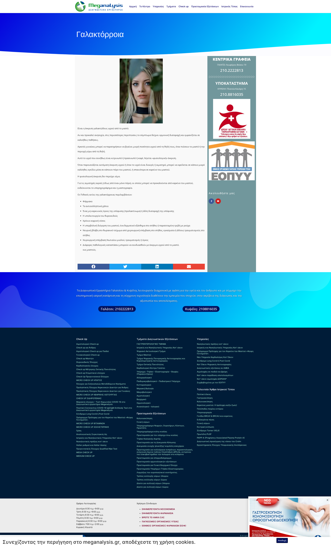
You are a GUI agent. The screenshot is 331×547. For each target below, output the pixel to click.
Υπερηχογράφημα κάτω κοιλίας (152, 431)
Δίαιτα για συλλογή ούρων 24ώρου (153, 483)
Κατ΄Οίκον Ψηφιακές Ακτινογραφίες (214, 364)
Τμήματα (171, 6)
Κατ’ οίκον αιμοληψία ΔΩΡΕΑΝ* (212, 379)
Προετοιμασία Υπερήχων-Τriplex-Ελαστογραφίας (160, 469)
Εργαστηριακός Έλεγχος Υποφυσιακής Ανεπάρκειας (222, 445)
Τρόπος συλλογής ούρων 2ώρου (152, 479)
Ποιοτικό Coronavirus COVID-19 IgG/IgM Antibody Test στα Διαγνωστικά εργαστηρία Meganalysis (104, 409)
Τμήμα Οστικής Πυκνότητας (150, 364)
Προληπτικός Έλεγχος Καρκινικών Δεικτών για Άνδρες (102, 387)
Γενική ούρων (143, 422)
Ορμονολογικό (144, 403)
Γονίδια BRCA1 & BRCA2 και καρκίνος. (215, 416)
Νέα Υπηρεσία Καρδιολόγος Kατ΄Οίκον (215, 357)
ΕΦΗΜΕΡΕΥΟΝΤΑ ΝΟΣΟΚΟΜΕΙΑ (158, 509)
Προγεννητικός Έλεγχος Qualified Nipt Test (96, 449)
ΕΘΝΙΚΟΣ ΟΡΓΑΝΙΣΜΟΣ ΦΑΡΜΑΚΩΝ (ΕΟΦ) (164, 525)
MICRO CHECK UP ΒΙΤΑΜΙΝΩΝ (90, 423)
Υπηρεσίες (158, 6)
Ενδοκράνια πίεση (205, 419)
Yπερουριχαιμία (204, 412)
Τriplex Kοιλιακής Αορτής (149, 439)
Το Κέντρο (144, 6)
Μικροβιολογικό (144, 392)
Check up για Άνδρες (86, 347)
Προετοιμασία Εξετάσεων (205, 6)
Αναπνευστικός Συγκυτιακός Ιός (91, 434)
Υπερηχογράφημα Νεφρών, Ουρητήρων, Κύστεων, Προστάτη (160, 426)
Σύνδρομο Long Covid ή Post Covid (92, 414)
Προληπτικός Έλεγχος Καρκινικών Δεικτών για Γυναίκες (103, 391)
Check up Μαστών (85, 358)
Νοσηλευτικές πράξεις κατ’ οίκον (92, 441)
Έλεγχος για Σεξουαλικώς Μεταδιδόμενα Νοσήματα (101, 384)
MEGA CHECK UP (84, 452)
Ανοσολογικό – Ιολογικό (148, 406)
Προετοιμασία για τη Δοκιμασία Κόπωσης (156, 442)
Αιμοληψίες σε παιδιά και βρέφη (212, 371)
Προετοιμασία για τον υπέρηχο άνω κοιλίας (157, 435)
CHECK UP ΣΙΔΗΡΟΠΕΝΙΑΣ (88, 398)
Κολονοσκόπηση (144, 418)
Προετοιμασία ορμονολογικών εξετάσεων (157, 461)
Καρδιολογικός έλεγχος (87, 365)
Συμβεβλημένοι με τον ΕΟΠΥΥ (211, 382)
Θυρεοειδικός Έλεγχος (87, 362)
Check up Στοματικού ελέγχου (90, 373)
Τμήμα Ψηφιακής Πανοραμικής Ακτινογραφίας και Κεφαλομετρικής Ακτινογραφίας (161, 359)
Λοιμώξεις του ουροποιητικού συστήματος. (157, 472)
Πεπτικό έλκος (204, 394)
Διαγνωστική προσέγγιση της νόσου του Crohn (219, 441)
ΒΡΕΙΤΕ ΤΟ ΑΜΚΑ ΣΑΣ (153, 517)
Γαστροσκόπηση (205, 398)
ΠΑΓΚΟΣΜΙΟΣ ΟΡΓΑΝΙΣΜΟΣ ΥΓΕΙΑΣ (160, 521)
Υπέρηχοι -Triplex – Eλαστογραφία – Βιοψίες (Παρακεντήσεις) (157, 372)
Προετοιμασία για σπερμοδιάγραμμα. (154, 458)
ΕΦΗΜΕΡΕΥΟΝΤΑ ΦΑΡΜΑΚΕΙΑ (157, 513)
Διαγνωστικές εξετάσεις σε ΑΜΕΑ (213, 368)
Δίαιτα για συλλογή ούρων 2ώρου (152, 487)
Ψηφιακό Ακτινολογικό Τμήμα (151, 351)
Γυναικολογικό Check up (88, 355)
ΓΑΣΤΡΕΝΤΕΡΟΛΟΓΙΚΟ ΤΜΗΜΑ (151, 344)
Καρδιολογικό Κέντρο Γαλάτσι (151, 368)
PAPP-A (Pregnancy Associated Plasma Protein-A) (221, 438)
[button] (93, 267)
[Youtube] (218, 201)
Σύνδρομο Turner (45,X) (208, 430)
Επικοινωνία (246, 6)
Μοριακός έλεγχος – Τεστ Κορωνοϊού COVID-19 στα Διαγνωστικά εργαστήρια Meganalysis (100, 403)
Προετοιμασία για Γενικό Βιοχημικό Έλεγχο (157, 465)
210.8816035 (231, 94)
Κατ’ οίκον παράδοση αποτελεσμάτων (215, 375)
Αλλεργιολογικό (144, 377)
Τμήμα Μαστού (144, 355)
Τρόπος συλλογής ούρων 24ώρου (152, 476)
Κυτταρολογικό (144, 385)
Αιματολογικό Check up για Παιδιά (92, 351)
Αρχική (133, 6)
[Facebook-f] (211, 201)
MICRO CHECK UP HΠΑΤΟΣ (89, 380)
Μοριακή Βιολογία (145, 388)
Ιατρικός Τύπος (229, 6)
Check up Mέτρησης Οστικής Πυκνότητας (96, 369)
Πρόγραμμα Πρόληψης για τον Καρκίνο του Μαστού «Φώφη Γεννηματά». (104, 418)
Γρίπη (78, 430)
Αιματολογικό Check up (87, 344)
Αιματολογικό (143, 396)
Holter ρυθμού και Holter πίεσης (91, 445)
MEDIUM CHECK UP (85, 456)
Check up (184, 6)
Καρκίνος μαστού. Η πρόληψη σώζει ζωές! (217, 405)
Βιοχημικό (141, 399)
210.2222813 (231, 70)
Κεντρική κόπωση (205, 427)
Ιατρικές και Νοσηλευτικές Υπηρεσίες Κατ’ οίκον (99, 438)
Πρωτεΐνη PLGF (204, 434)
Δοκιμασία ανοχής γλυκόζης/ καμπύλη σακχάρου (160, 446)
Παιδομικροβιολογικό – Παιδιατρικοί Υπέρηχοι (158, 381)
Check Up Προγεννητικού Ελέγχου (92, 376)
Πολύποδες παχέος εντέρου (210, 409)
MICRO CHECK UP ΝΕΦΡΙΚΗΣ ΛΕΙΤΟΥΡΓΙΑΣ (96, 394)
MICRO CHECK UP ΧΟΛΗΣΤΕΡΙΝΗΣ (92, 427)
